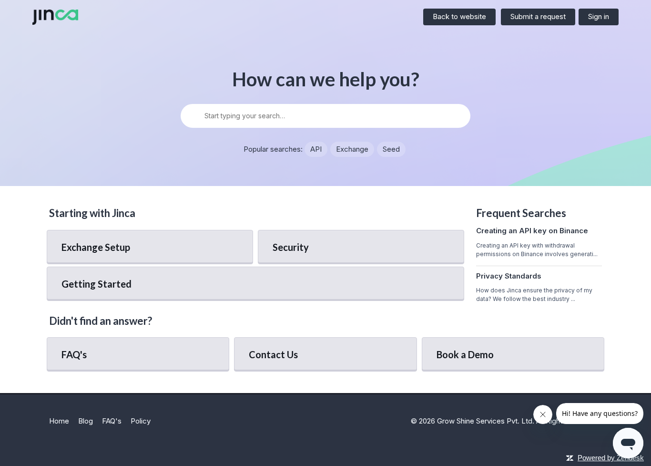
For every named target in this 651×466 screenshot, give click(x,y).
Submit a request (538, 16)
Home (59, 420)
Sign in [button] (598, 16)
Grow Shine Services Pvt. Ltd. (485, 420)
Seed (391, 149)
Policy (141, 420)
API (316, 149)
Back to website (459, 16)
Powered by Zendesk (611, 458)
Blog (85, 420)
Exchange (352, 149)
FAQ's (112, 420)
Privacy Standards (508, 275)
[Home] (55, 17)
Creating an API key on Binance (532, 230)
